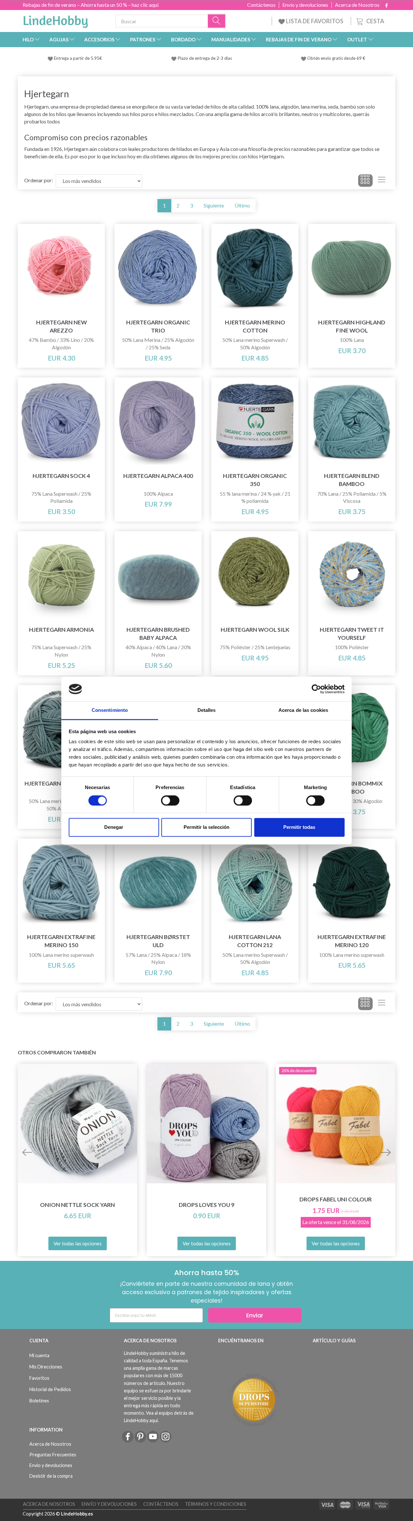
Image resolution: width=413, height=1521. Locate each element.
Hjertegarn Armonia (61, 629)
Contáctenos (261, 5)
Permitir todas (299, 827)
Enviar (254, 1315)
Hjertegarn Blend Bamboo (351, 479)
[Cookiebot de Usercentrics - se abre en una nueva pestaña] (316, 689)
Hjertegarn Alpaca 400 (158, 475)
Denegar (113, 827)
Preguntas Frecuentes (52, 1454)
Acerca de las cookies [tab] (303, 710)
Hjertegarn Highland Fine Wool (351, 326)
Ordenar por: (38, 180)
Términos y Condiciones (215, 1504)
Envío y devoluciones (305, 5)
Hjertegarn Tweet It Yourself (352, 633)
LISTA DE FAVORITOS (314, 21)
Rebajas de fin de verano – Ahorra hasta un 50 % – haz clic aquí (90, 5)
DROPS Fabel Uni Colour (335, 1199)
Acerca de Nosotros (357, 5)
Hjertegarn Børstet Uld (158, 941)
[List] (381, 180)
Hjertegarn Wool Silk (255, 629)
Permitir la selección (206, 827)
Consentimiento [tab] (110, 710)
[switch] (170, 800)
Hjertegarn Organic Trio (158, 326)
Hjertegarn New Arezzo (61, 326)
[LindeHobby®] (55, 20)
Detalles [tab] (206, 710)
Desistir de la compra (51, 1476)
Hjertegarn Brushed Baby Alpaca (158, 633)
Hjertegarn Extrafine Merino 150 (61, 941)
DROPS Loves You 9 (206, 1204)
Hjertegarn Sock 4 (61, 475)
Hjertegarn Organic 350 (255, 479)
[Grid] (365, 180)
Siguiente (214, 205)
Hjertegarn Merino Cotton (255, 326)
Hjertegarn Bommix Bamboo (352, 787)
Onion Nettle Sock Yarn (77, 1204)
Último (242, 205)
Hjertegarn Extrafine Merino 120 (351, 941)
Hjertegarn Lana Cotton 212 (255, 941)
